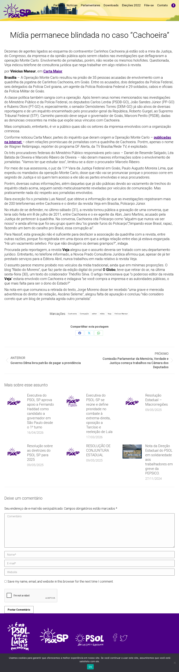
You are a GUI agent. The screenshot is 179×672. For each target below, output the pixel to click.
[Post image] (14, 401)
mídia (102, 314)
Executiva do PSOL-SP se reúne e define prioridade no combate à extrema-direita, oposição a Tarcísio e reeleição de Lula (99, 413)
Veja (109, 314)
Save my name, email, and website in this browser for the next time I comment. (60, 581)
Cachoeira (72, 314)
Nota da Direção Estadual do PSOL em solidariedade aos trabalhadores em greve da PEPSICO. (159, 459)
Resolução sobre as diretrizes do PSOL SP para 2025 (40, 453)
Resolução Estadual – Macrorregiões (156, 400)
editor (94, 314)
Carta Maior (52, 71)
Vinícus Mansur (121, 314)
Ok (90, 666)
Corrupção (84, 314)
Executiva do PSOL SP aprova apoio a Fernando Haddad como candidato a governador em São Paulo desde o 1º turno (40, 411)
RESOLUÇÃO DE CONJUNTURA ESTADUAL (98, 450)
